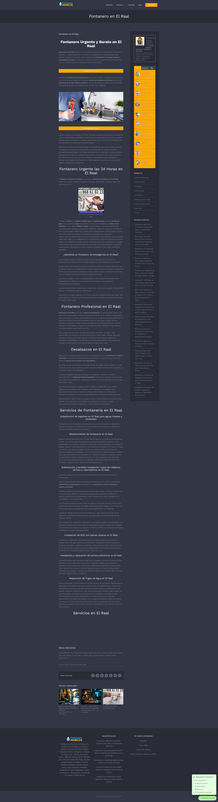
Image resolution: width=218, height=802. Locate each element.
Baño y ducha (140, 182)
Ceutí (64, 767)
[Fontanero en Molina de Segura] (137, 152)
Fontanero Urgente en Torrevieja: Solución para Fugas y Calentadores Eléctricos (109, 743)
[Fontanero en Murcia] (137, 132)
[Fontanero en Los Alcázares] (137, 113)
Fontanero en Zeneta (113, 696)
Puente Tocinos (79, 775)
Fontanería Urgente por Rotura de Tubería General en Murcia (144, 343)
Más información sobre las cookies (143, 754)
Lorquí (69, 767)
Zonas (85, 664)
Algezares (67, 757)
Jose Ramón (65, 664)
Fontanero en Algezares (145, 83)
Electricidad (139, 191)
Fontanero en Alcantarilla (145, 73)
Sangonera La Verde (67, 770)
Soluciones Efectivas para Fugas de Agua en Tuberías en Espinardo (69, 696)
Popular (137, 68)
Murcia (70, 752)
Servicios (138, 208)
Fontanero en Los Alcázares (147, 113)
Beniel (81, 757)
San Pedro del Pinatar (75, 759)
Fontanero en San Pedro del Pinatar (147, 104)
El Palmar (83, 767)
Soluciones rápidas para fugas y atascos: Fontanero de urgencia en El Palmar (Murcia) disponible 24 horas (144, 295)
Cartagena (77, 752)
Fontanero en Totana (145, 123)
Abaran (85, 765)
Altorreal (87, 759)
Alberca (75, 757)
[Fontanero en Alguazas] (137, 142)
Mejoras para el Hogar (143, 199)
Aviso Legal (143, 745)
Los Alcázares (64, 773)
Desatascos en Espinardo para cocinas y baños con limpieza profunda (144, 251)
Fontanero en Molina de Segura (147, 152)
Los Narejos (69, 775)
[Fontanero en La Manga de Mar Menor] (137, 92)
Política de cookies (143, 749)
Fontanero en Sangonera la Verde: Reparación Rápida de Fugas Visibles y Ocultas (144, 273)
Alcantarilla (84, 754)
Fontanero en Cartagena (145, 162)
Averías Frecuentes (142, 177)
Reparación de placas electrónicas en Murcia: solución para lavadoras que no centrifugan (109, 753)
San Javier (63, 759)
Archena (79, 765)
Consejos (138, 186)
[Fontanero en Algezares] (137, 82)
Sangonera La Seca (82, 770)
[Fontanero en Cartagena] (137, 161)
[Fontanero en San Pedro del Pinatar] (137, 103)
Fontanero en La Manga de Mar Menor (147, 93)
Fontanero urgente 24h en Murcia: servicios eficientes (91, 696)
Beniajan (87, 757)
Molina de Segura (74, 762)
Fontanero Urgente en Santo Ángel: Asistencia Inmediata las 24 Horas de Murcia (109, 769)
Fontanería (139, 195)
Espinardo (75, 767)
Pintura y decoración (142, 204)
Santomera (71, 765)
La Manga (85, 752)
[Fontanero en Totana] (137, 123)
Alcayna (64, 762)
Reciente (145, 68)
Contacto (143, 741)
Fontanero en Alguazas (145, 142)
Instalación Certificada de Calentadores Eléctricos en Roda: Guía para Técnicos (144, 282)
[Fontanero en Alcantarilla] (137, 73)
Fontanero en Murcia (145, 133)
